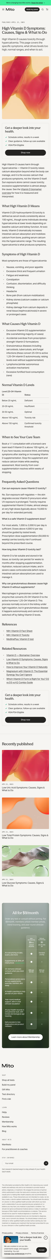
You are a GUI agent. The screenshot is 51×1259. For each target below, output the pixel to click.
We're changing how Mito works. (24, 3)
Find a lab (6, 1099)
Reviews (5, 1117)
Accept (41, 1250)
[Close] (45, 1237)
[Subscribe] (46, 1163)
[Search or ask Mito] (43, 9)
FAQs (4, 1112)
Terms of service (37, 1233)
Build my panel (32, 9)
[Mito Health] (8, 1065)
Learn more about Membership (25, 1037)
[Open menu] (3, 9)
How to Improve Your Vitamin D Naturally (27, 667)
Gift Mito (6, 1089)
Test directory (8, 1094)
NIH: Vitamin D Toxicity (17, 635)
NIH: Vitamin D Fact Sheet (19, 631)
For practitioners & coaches (14, 1149)
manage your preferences (14, 1254)
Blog (4, 1131)
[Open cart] (47, 9)
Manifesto (6, 1144)
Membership (7, 1121)
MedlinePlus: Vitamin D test (20, 639)
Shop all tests (8, 1080)
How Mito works (9, 1126)
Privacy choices (22, 1233)
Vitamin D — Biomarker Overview (23, 655)
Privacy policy (7, 1233)
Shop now (25, 152)
